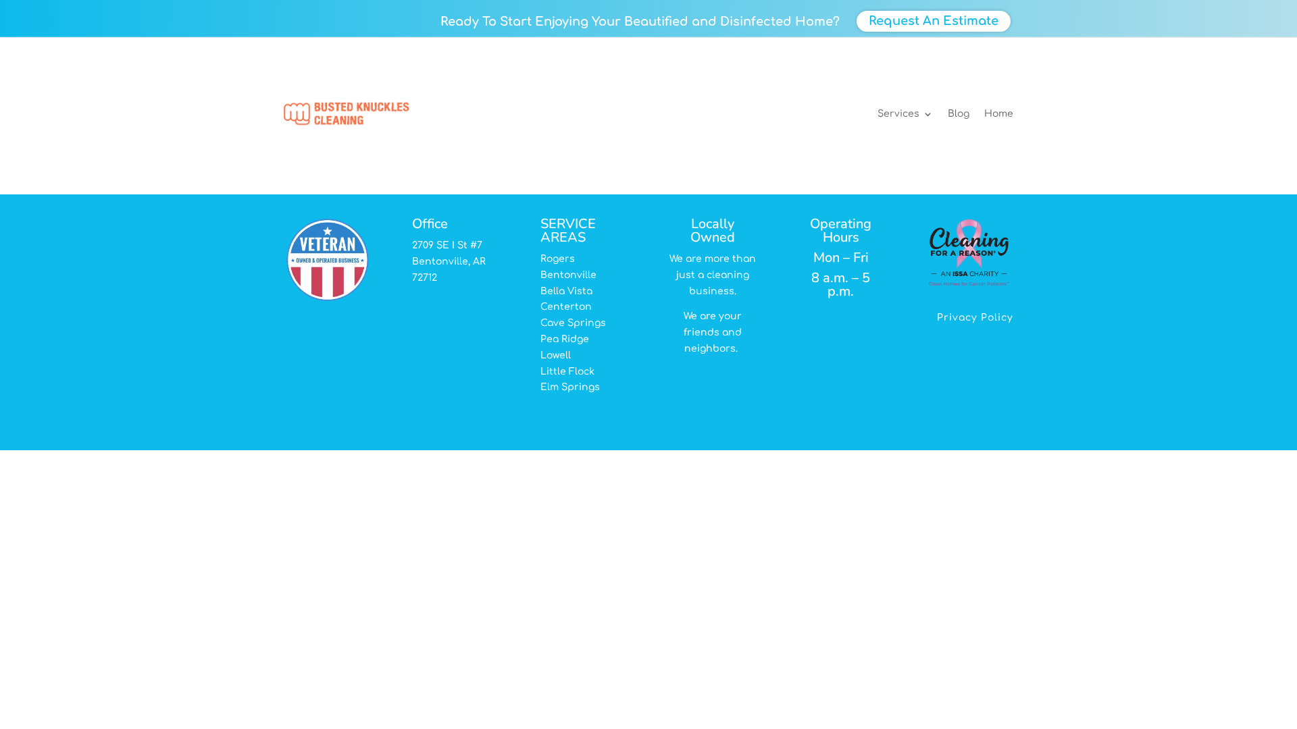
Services (898, 114)
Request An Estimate (933, 21)
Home (998, 114)
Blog (958, 114)
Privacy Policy (975, 318)
